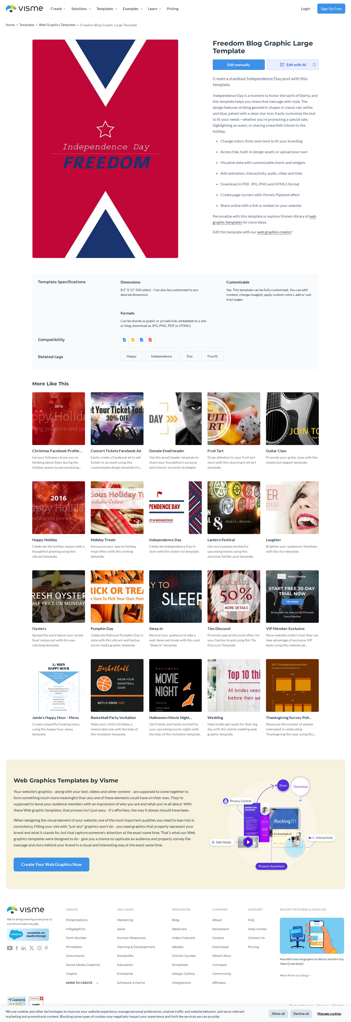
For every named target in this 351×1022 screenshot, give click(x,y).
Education (125, 965)
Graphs (71, 973)
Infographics (75, 929)
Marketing (125, 920)
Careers (218, 938)
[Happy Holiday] (58, 507)
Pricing (172, 8)
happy (131, 356)
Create (56, 8)
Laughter (273, 539)
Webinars (179, 929)
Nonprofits (125, 956)
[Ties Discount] (233, 596)
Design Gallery (183, 973)
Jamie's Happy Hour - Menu (55, 717)
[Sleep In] (175, 596)
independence (161, 356)
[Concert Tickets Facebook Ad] (117, 418)
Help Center (257, 929)
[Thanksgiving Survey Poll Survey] (292, 685)
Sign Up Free (331, 8)
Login (305, 8)
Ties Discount (219, 628)
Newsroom (220, 929)
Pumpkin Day (102, 628)
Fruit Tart (215, 450)
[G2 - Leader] (36, 999)
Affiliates (219, 983)
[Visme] (24, 8)
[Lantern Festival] (233, 507)
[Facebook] (17, 948)
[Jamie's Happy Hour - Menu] (58, 685)
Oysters (39, 628)
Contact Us (256, 938)
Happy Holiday (44, 539)
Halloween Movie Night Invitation (169, 717)
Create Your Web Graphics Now (51, 864)
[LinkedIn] (23, 948)
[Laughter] (292, 507)
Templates (104, 8)
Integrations (181, 983)
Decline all (301, 1014)
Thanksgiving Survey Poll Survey (287, 717)
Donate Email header (167, 450)
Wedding (215, 717)
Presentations (76, 920)
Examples (130, 8)
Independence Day (165, 539)
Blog (175, 920)
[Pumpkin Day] (117, 596)
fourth (212, 356)
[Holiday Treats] (117, 507)
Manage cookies (329, 1014)
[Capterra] (18, 999)
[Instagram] (39, 948)
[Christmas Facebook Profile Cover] (58, 418)
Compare (219, 965)
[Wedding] (233, 685)
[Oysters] (58, 596)
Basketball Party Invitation (113, 717)
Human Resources (131, 938)
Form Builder (76, 938)
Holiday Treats (103, 539)
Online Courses (184, 956)
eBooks (177, 947)
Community (221, 973)
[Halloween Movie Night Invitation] (175, 685)
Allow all (278, 1014)
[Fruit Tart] (233, 418)
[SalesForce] (28, 934)
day (190, 356)
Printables (74, 947)
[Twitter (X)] (31, 948)
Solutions (79, 8)
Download (220, 947)
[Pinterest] (46, 948)
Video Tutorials (183, 938)
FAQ (251, 920)
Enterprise (125, 973)
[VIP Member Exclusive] (292, 596)
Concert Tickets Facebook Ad (116, 450)
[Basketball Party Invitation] (117, 685)
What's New (221, 956)
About (217, 920)
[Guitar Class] (292, 418)
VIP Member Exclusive (285, 628)
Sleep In (156, 628)
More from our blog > (295, 975)
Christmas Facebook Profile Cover (55, 450)
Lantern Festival (221, 539)
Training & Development (136, 947)
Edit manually (238, 64)
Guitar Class (276, 450)
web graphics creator (274, 232)
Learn (152, 8)
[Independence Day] (175, 507)
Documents (75, 956)
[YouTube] (10, 948)
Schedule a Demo (131, 983)
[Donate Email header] (175, 418)
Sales (121, 929)
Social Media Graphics (83, 965)
